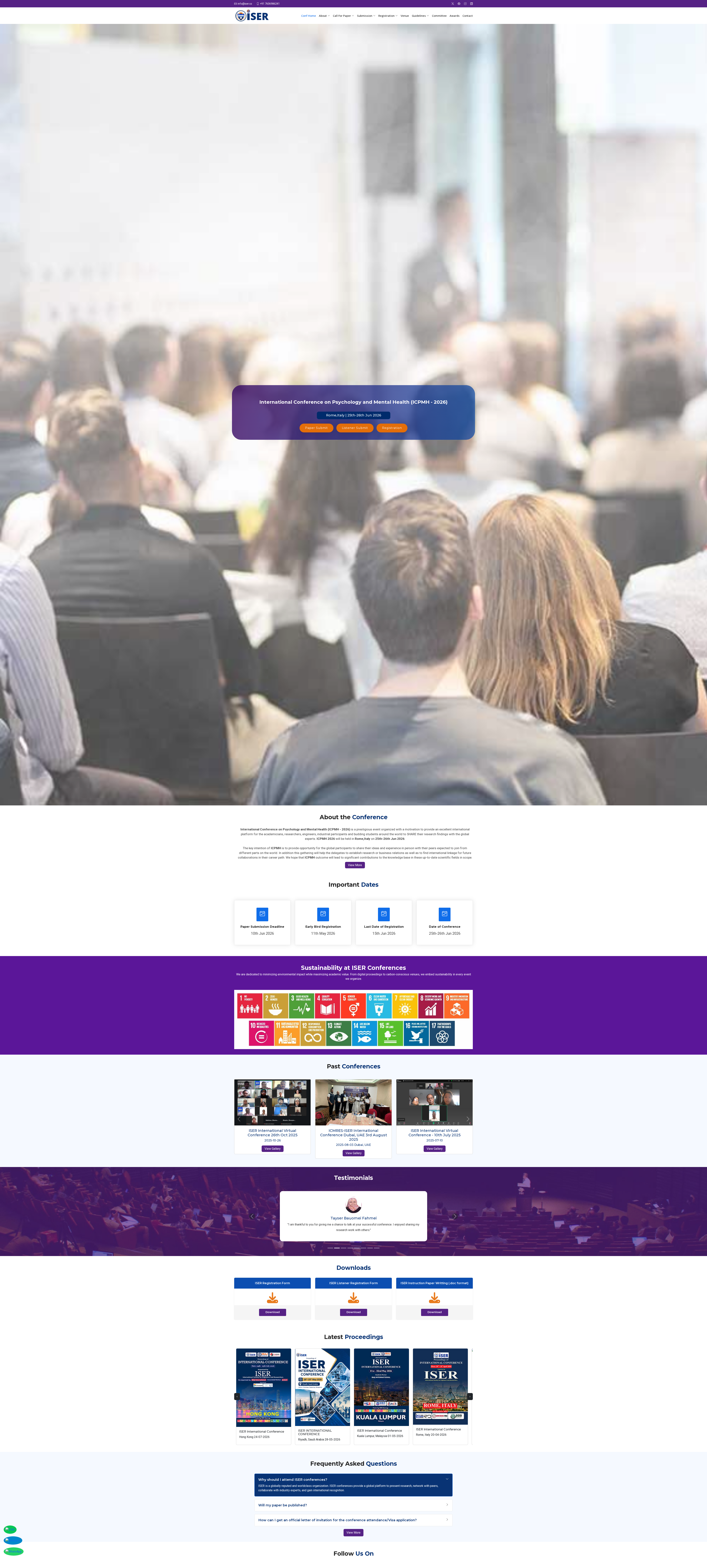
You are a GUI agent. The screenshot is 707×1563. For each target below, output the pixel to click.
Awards (455, 15)
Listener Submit (355, 428)
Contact (467, 15)
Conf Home (308, 15)
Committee (439, 15)
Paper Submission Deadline (262, 926)
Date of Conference (444, 926)
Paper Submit (316, 428)
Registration (392, 428)
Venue (405, 15)
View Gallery (273, 1148)
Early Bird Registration (323, 926)
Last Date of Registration (384, 926)
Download (272, 1306)
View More (355, 865)
